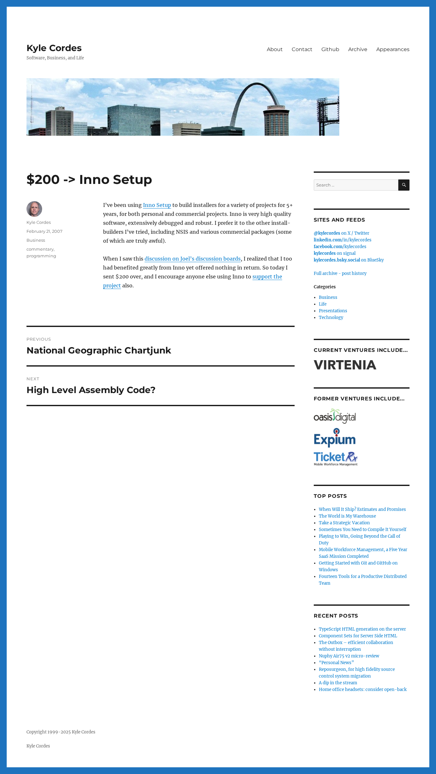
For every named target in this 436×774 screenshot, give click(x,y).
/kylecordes (340, 246)
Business (35, 240)
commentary (40, 249)
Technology (331, 317)
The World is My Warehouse (347, 516)
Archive (357, 49)
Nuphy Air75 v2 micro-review (349, 656)
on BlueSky (349, 260)
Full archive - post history (340, 273)
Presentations (333, 311)
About (275, 49)
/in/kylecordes (343, 240)
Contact (302, 49)
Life (323, 304)
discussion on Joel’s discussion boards (193, 258)
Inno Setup (157, 205)
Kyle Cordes (54, 47)
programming (41, 255)
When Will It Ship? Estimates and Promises (362, 509)
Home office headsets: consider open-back (363, 689)
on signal (335, 253)
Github (330, 49)
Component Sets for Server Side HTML (358, 636)
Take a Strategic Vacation (344, 523)
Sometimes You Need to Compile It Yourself (362, 529)
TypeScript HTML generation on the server (362, 629)
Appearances (393, 49)
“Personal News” (336, 662)
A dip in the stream (338, 683)
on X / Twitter (341, 233)
